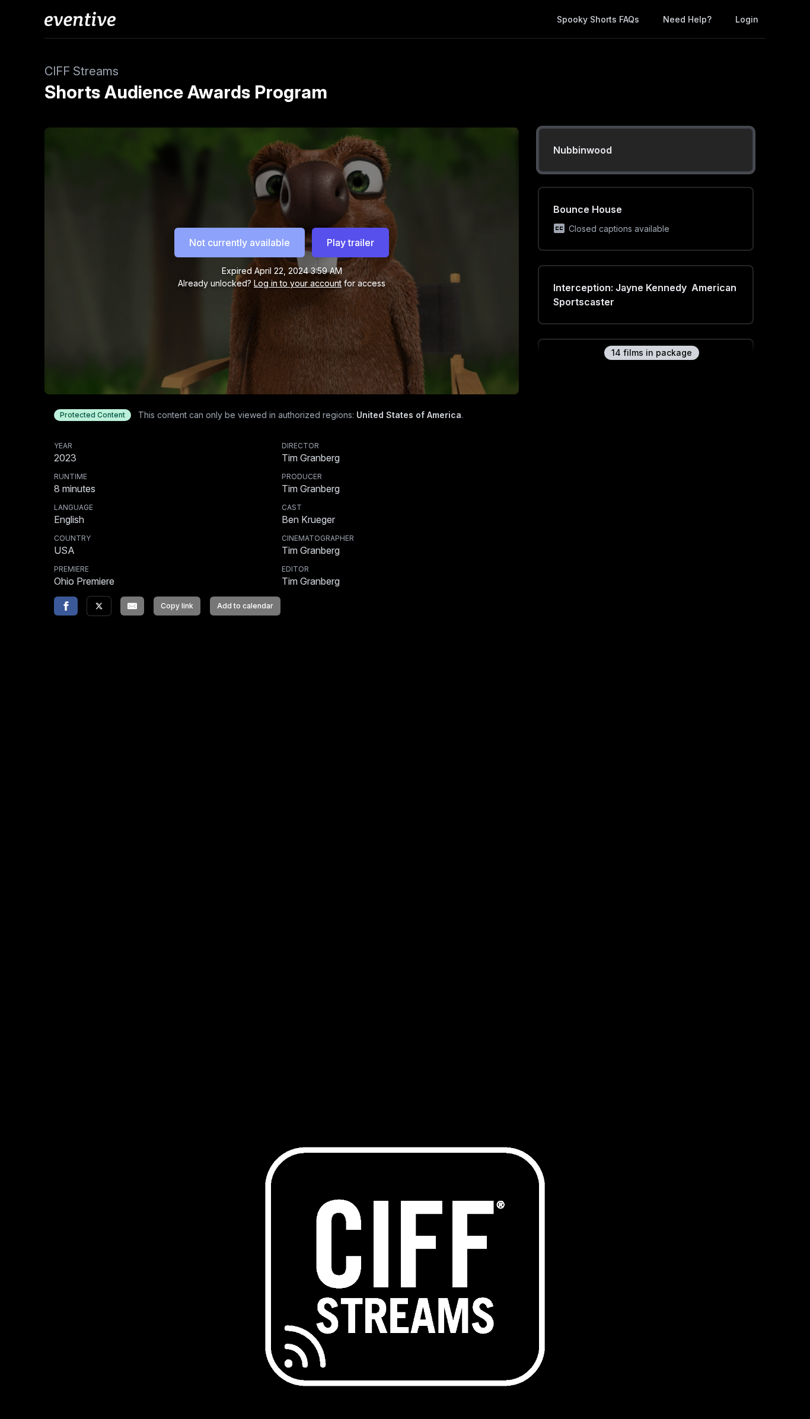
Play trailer (350, 242)
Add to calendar (245, 605)
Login (746, 19)
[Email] (132, 606)
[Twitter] (99, 606)
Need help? (687, 19)
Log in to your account (298, 283)
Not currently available (239, 242)
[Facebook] (66, 606)
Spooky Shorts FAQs (598, 19)
